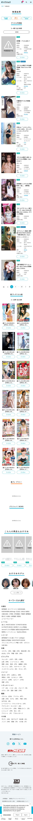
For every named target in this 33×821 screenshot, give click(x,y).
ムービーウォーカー (8, 619)
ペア (5, 688)
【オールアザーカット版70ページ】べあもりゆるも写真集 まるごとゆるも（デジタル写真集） (24, 211)
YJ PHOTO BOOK (21, 624)
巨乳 (19, 659)
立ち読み (22, 57)
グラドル (7, 696)
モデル (14, 699)
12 (21, 286)
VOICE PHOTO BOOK (18, 640)
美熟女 (6, 677)
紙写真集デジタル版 (8, 638)
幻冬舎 (23, 611)
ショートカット (17, 661)
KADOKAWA (21, 609)
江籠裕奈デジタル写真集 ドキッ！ (24, 101)
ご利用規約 (4, 798)
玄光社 (18, 611)
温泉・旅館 (16, 690)
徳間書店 (28, 614)
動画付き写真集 (6, 640)
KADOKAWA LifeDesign (8, 611)
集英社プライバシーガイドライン (17, 798)
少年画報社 (17, 614)
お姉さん (16, 675)
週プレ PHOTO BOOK (8, 624)
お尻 (5, 661)
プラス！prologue (19, 638)
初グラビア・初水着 (19, 719)
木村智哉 (26, 195)
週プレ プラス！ (16, 18)
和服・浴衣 (17, 653)
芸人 (17, 711)
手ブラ (6, 719)
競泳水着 (26, 651)
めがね (6, 653)
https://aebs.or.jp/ (4, 792)
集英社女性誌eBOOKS (22, 629)
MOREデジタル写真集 (20, 627)
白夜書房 (13, 616)
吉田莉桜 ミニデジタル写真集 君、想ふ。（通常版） (24, 184)
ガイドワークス (12, 609)
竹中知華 (19, 71)
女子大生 (6, 701)
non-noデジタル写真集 (8, 629)
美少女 (6, 675)
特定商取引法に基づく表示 (8, 801)
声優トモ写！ (19, 642)
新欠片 (4, 616)
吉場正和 (26, 170)
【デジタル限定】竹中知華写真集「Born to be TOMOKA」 (24, 67)
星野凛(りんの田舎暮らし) (23, 237)
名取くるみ (19, 163)
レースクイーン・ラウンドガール (14, 703)
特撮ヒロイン (24, 708)
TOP (2, 6)
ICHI (25, 142)
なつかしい (17, 677)
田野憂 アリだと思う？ (23, 41)
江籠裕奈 (19, 105)
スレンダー (8, 659)
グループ (23, 688)
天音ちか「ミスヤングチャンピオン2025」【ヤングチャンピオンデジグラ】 (24, 129)
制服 (17, 651)
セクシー (19, 679)
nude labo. (5, 645)
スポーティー (20, 666)
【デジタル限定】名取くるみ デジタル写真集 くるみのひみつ (24, 159)
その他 (23, 721)
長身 (14, 664)
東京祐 (25, 249)
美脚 (5, 664)
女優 (5, 699)
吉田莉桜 (19, 187)
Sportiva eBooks (21, 632)
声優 (24, 699)
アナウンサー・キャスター (12, 706)
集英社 (27, 611)
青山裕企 (26, 114)
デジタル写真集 (6, 18)
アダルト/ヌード (18, 713)
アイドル (18, 696)
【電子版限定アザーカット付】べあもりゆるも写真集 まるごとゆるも (24, 266)
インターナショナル (10, 669)
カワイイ (7, 679)
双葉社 (19, 616)
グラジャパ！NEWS (26, 18)
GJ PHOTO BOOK (7, 627)
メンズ (6, 721)
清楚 (5, 682)
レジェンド (7, 711)
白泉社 (8, 616)
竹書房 (23, 614)
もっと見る (16, 592)
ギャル (23, 669)
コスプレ (7, 651)
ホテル (6, 690)
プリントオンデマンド (8, 642)
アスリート (7, 713)
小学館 (11, 614)
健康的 (23, 664)
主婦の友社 (5, 614)
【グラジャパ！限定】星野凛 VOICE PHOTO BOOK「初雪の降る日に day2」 (24, 232)
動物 (14, 721)
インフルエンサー (9, 708)
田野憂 (18, 43)
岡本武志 (26, 52)
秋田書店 (4, 609)
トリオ (13, 688)
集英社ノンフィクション (9, 632)
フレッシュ (7, 666)
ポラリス (26, 642)
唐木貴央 (26, 86)
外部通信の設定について (22, 801)
